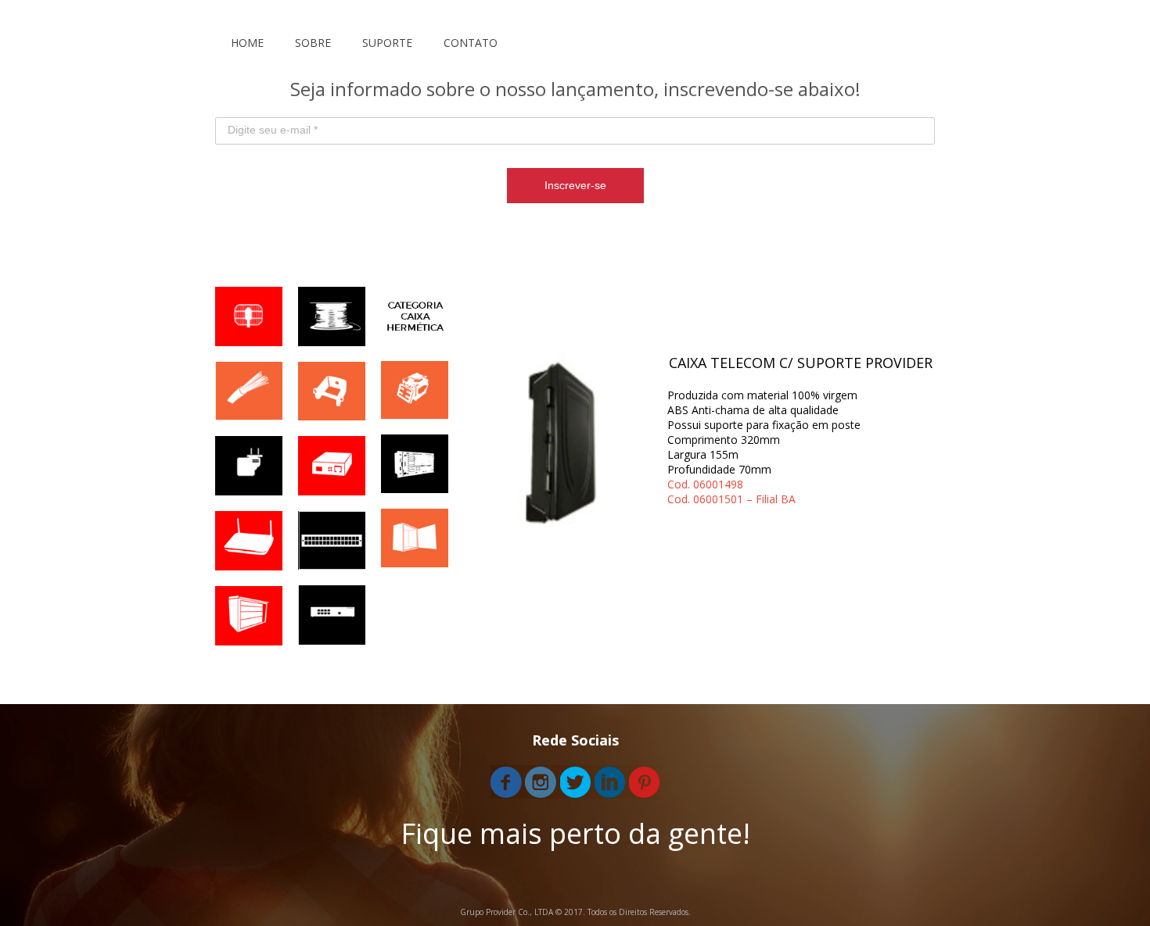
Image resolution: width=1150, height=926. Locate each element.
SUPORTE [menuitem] (387, 42)
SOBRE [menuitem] (313, 42)
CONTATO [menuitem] (471, 42)
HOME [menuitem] (247, 42)
